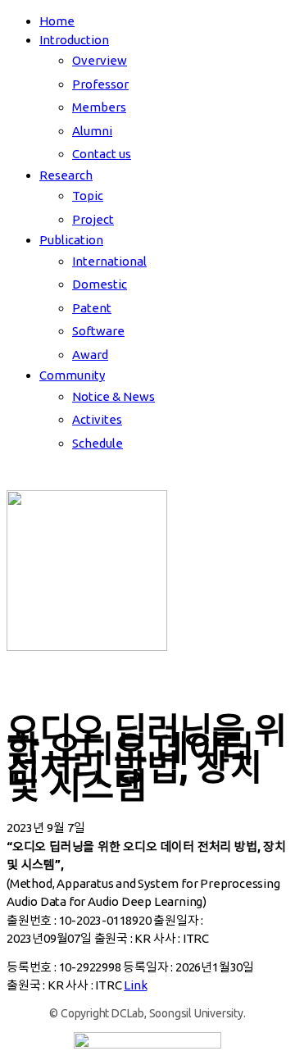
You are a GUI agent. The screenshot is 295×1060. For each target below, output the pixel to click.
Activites (97, 419)
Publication (71, 240)
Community (72, 375)
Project (93, 219)
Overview (99, 60)
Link (135, 985)
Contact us (101, 154)
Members (99, 107)
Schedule (97, 443)
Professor (100, 84)
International (109, 261)
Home (57, 21)
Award (90, 355)
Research (66, 175)
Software (98, 331)
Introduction (74, 40)
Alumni (92, 131)
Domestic (99, 284)
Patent (91, 308)
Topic (87, 195)
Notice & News (113, 396)
